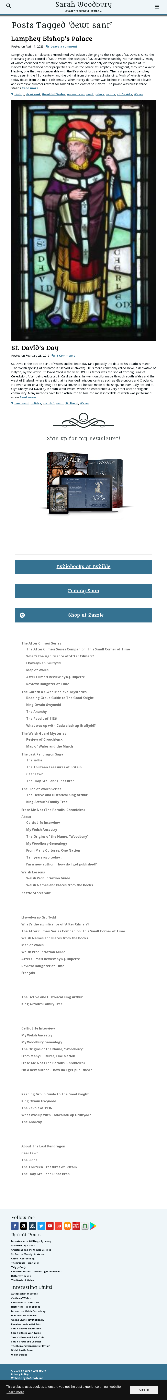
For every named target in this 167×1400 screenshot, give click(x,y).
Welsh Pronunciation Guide (48, 878)
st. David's (124, 94)
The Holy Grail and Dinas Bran (50, 781)
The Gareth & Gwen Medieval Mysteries (54, 692)
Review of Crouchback (44, 739)
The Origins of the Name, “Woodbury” (57, 836)
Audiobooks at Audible (84, 566)
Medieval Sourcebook (24, 1315)
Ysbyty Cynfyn (19, 1267)
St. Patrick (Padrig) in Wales (27, 1254)
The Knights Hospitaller (25, 1262)
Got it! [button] (144, 1390)
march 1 (49, 403)
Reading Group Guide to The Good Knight (60, 698)
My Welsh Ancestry (41, 829)
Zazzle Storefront (36, 893)
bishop (19, 94)
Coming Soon (83, 591)
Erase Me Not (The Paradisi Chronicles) (53, 810)
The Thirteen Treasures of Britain (54, 767)
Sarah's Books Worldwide (26, 1332)
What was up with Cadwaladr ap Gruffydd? (61, 725)
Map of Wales (37, 670)
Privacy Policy (20, 1374)
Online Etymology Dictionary (27, 1319)
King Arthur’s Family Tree (47, 802)
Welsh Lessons (33, 872)
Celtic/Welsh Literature (25, 1302)
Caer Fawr (34, 774)
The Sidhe (34, 760)
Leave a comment (64, 46)
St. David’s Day (35, 348)
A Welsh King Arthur (23, 1245)
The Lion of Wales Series (41, 789)
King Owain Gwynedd (43, 704)
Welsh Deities (19, 1354)
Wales (138, 94)
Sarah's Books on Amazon (26, 1328)
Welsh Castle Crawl (22, 1350)
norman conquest (80, 94)
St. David (71, 403)
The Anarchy (36, 711)
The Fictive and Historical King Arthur (57, 795)
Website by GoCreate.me (27, 1378)
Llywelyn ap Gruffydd (43, 663)
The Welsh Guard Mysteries (43, 733)
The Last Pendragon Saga (42, 754)
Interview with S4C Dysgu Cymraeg (31, 1240)
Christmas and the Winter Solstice (31, 1249)
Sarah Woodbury (83, 5)
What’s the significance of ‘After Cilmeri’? (60, 656)
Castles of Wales (21, 1298)
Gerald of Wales (53, 94)
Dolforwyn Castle (21, 1275)
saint (60, 403)
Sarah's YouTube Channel (26, 1341)
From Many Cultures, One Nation (53, 850)
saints (110, 94)
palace (99, 94)
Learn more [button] (15, 1392)
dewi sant (33, 94)
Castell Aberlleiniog (22, 1258)
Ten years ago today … (44, 857)
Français (28, 973)
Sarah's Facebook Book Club (27, 1337)
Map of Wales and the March (49, 746)
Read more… (31, 88)
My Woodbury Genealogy (46, 843)
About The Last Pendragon (43, 1146)
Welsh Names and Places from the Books (59, 885)
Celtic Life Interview (43, 822)
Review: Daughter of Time (47, 684)
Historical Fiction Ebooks (25, 1306)
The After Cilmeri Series (41, 643)
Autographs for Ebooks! (24, 1293)
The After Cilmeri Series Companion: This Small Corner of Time (78, 649)
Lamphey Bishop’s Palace (51, 38)
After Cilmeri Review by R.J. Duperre (55, 677)
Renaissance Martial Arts (26, 1324)
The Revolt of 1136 (41, 718)
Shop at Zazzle (86, 615)
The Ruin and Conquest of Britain (30, 1345)
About (26, 816)
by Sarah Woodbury (33, 1370)
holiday (36, 403)
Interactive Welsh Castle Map (28, 1311)
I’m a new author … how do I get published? (61, 864)
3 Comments (66, 355)
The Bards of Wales (22, 1280)
